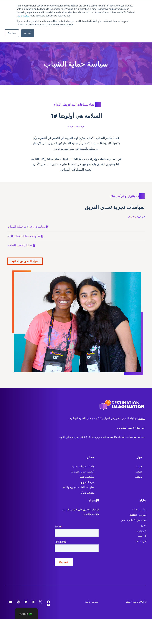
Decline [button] (12, 33)
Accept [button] (27, 33)
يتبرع (76, 436)
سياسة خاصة (23, 15)
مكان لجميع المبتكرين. (128, 427)
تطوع (68, 436)
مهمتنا (141, 418)
